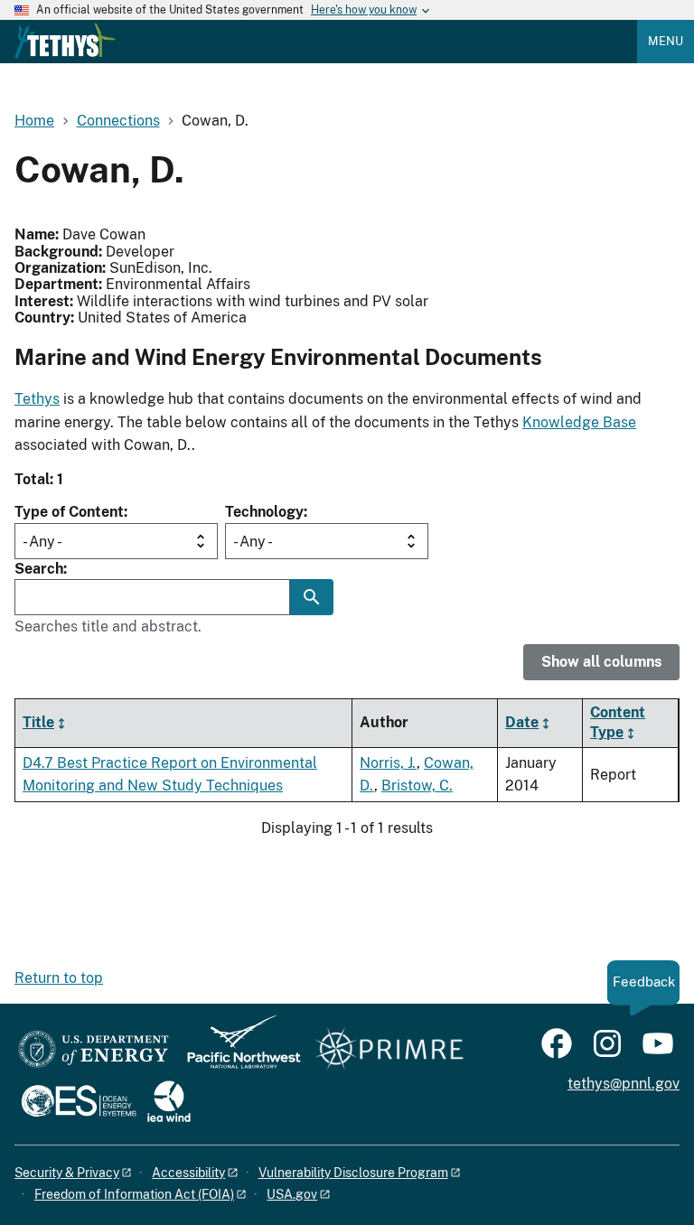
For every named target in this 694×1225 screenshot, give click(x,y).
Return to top (58, 978)
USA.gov (292, 1194)
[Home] (65, 41)
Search (38, 568)
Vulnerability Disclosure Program (353, 1172)
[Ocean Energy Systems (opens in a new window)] (79, 1103)
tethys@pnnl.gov (623, 1083)
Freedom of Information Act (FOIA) (134, 1194)
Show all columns (601, 661)
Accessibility (188, 1172)
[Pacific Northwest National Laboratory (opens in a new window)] (237, 1050)
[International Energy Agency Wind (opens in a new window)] (168, 1103)
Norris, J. (388, 762)
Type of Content (69, 511)
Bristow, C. (417, 785)
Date (522, 722)
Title (38, 722)
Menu (665, 41)
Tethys (37, 398)
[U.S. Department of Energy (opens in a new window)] (93, 1050)
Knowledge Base (579, 422)
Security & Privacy (66, 1172)
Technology (264, 511)
